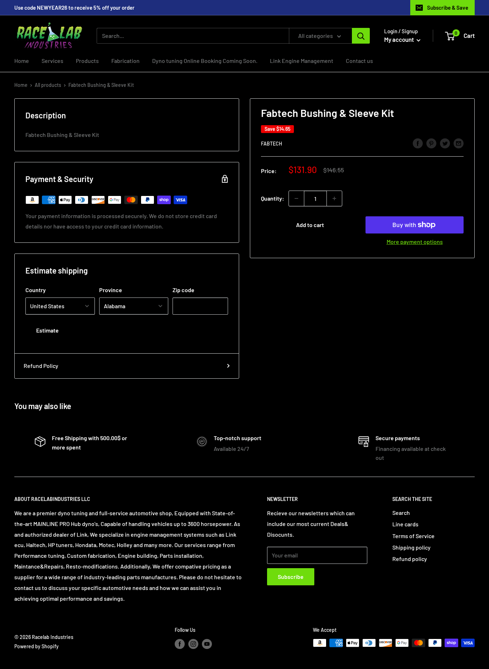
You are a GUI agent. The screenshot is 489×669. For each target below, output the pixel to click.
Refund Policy (41, 365)
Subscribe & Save (447, 7)
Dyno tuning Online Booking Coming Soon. (204, 60)
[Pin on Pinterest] (431, 142)
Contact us (359, 60)
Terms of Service (413, 535)
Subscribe (291, 576)
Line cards (405, 524)
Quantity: (272, 198)
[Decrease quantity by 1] (296, 198)
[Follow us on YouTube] (207, 644)
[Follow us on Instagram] (193, 644)
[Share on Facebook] (418, 142)
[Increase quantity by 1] (334, 198)
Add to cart (310, 224)
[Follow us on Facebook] (180, 644)
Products (87, 60)
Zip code (183, 289)
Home (21, 60)
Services (52, 60)
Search (401, 512)
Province (110, 289)
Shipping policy (411, 547)
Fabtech (271, 144)
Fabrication (125, 60)
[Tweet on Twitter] (445, 142)
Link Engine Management (301, 60)
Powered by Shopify (36, 646)
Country (35, 289)
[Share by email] (459, 142)
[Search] (361, 36)
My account (399, 39)
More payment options (415, 241)
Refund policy (409, 558)
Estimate (47, 330)
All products (48, 85)
